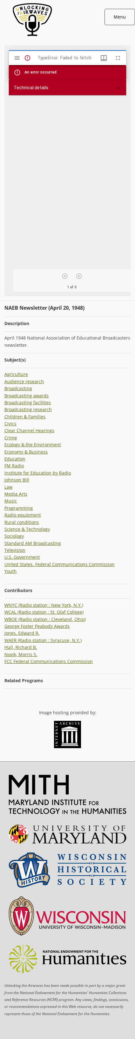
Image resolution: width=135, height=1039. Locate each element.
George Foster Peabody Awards (37, 626)
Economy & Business (26, 452)
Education (14, 459)
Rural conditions (21, 522)
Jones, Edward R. (22, 633)
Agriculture (16, 374)
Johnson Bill (16, 480)
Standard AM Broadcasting (32, 543)
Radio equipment (22, 515)
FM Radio (14, 466)
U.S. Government (22, 557)
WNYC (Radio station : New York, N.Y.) (43, 605)
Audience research (24, 381)
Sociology (14, 536)
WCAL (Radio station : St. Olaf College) (44, 612)
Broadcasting (18, 388)
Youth (10, 571)
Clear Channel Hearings (29, 430)
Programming (18, 508)
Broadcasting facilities (27, 402)
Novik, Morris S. (20, 654)
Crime (10, 438)
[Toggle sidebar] (17, 58)
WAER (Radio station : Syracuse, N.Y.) (43, 640)
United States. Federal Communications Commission (59, 564)
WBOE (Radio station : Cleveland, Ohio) (45, 619)
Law (8, 487)
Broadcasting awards (26, 396)
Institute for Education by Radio (37, 473)
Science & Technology (27, 529)
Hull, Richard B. (20, 647)
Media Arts (15, 494)
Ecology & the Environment (32, 445)
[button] (67, 87)
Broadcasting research (28, 409)
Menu (120, 17)
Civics (10, 424)
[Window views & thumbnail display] (104, 58)
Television (14, 550)
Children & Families (25, 417)
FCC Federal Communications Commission (48, 661)
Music (10, 501)
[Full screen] (118, 58)
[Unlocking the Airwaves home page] (67, 38)
